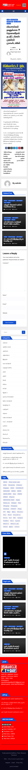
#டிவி (10, 517)
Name (5, 295)
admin (14, 47)
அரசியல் (5, 200)
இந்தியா (11, 526)
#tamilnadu (6, 508)
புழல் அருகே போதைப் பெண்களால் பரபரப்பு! (14, 467)
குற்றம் (4, 376)
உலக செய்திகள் (7, 363)
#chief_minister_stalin (14, 482)
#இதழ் (8, 511)
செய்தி (8, 19)
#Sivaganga (6, 506)
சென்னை (17, 526)
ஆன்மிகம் (5, 351)
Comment (6, 263)
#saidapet (13, 503)
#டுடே (14, 517)
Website (5, 313)
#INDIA (12, 488)
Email (5, 304)
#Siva (19, 503)
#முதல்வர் (17, 520)
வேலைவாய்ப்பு (6, 438)
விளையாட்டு (6, 430)
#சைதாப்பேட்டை (17, 514)
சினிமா (5, 384)
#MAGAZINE (6, 491)
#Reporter (11, 497)
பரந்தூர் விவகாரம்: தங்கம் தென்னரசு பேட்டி (13, 206)
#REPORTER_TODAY (8, 500)
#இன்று (13, 511)
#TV (4, 511)
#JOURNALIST (19, 488)
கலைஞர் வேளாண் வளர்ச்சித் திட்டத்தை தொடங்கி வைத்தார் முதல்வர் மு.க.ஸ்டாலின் (19, 156)
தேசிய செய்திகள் (7, 401)
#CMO (5, 485)
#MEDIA (13, 491)
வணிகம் (5, 426)
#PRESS (5, 497)
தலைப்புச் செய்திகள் (14, 19)
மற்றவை (5, 413)
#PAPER (20, 494)
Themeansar (14, 755)
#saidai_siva (6, 503)
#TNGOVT (13, 508)
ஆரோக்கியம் (6, 355)
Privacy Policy (19, 762)
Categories (7, 762)
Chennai (5, 526)
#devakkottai (11, 485)
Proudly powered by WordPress (9, 753)
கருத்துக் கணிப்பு (7, 367)
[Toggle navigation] (13, 11)
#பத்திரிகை (6, 520)
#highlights (6, 488)
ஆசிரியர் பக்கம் (7, 347)
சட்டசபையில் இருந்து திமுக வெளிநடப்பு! (14, 240)
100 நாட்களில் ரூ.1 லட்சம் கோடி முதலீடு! (13, 471)
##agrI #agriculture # (15, 53)
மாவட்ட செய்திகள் (17, 21)
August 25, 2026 (10, 564)
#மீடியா (12, 520)
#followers (19, 485)
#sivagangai (14, 506)
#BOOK (5, 482)
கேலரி (4, 380)
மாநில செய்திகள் (10, 21)
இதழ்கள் (5, 359)
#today (19, 508)
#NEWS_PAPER (7, 494)
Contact (13, 762)
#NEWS (19, 491)
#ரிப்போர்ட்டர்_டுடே (15, 523)
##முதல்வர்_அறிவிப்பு (15, 59)
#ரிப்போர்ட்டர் (6, 523)
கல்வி (4, 372)
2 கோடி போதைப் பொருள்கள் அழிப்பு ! (16, 759)
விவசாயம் (8, 23)
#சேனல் (10, 514)
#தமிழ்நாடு (20, 517)
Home (5, 759)
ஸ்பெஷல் (5, 442)
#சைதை (5, 517)
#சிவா (4, 514)
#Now (14, 494)
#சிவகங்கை (20, 511)
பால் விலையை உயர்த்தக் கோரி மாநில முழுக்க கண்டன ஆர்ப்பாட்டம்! (12, 224)
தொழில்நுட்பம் (6, 405)
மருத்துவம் (5, 409)
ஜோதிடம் (5, 392)
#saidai (18, 500)
